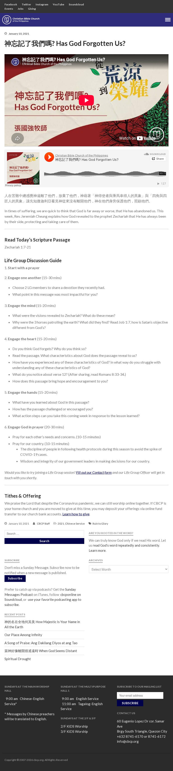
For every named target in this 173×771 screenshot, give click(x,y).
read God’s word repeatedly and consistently (126, 545)
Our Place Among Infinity (23, 635)
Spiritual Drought (18, 659)
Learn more (97, 550)
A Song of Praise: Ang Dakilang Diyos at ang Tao (41, 643)
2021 (61, 523)
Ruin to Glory (100, 523)
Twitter (26, 4)
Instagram (42, 4)
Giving (32, 8)
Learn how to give (75, 514)
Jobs (20, 8)
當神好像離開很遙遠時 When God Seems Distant (41, 651)
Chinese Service (75, 523)
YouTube (58, 4)
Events (9, 8)
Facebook (11, 4)
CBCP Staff (43, 523)
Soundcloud (76, 4)
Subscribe (15, 578)
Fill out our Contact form (94, 472)
